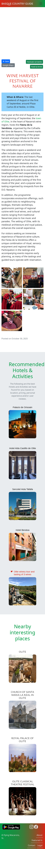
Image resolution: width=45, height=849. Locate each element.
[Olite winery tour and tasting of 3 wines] (22, 591)
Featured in (37, 840)
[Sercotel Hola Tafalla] (22, 505)
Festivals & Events (34, 62)
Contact (31, 845)
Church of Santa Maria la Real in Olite (22, 695)
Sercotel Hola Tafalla (22, 489)
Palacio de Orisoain (22, 407)
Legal (39, 845)
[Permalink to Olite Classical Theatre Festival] (22, 801)
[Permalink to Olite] (22, 668)
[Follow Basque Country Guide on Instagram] (32, 826)
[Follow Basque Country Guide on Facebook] (36, 826)
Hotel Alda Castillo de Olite (22, 448)
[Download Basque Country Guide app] (11, 826)
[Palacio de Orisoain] (22, 424)
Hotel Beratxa (22, 530)
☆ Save (6, 61)
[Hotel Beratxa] (22, 546)
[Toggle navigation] (41, 3)
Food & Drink (36, 67)
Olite (22, 651)
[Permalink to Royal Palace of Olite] (22, 757)
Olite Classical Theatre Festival (22, 783)
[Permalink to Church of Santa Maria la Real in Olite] (22, 714)
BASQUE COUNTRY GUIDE (17, 3)
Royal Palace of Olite (22, 739)
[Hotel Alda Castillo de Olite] (22, 464)
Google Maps (8, 65)
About (39, 835)
